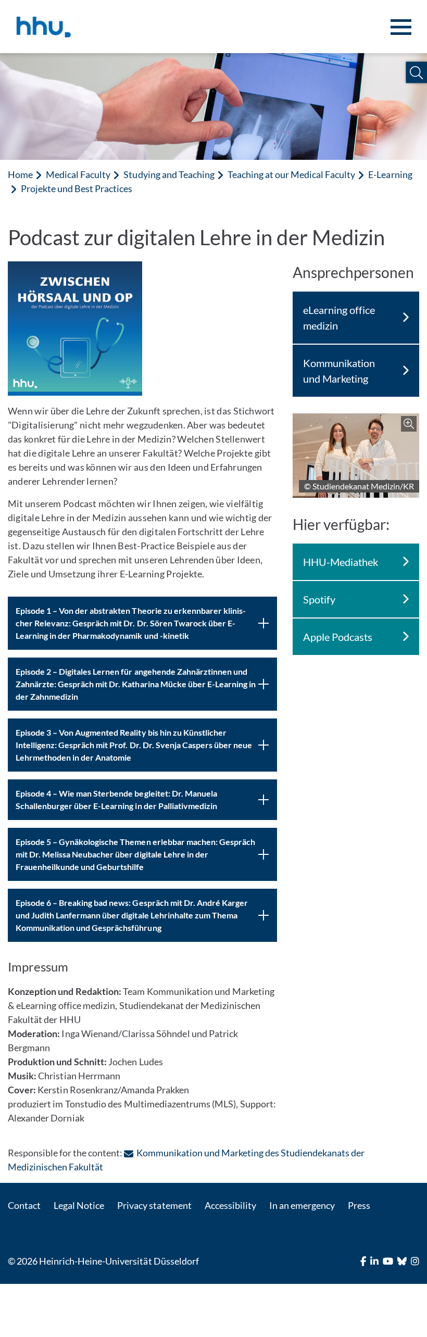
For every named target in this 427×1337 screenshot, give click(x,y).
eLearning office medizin (339, 318)
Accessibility (230, 1205)
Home (20, 174)
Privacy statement (154, 1205)
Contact (24, 1205)
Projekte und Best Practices (76, 188)
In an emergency (302, 1205)
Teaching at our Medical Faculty (292, 174)
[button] (416, 72)
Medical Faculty (78, 174)
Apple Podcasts (337, 636)
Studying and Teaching (168, 174)
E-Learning (390, 174)
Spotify (319, 599)
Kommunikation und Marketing (339, 371)
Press (359, 1205)
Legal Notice (79, 1205)
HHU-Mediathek (340, 562)
